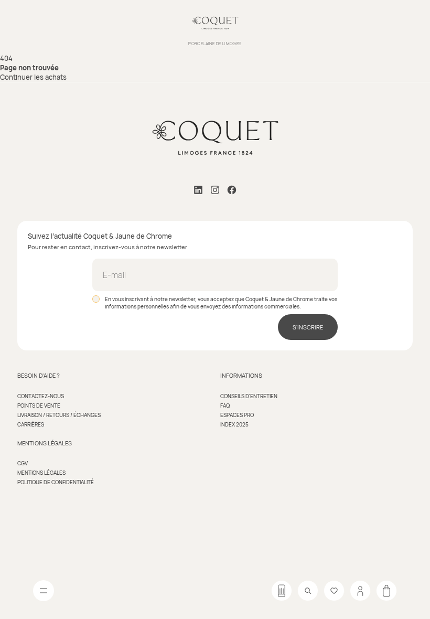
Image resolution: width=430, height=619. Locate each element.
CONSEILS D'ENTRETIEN (248, 396)
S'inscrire (308, 327)
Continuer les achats (33, 77)
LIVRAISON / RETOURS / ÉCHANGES (59, 415)
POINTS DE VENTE (38, 405)
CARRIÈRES (30, 424)
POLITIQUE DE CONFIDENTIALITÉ (55, 482)
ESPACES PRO (237, 415)
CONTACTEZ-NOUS (40, 396)
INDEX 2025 (234, 424)
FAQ (225, 405)
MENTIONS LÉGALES (41, 472)
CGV (22, 463)
